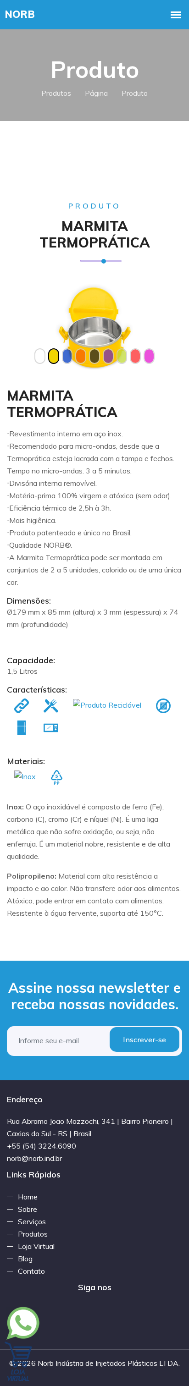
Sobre (27, 1209)
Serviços (32, 1221)
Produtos (56, 93)
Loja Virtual (36, 1246)
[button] (20, 327)
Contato (31, 1271)
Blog (25, 1258)
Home (28, 1196)
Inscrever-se (144, 1039)
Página (96, 93)
